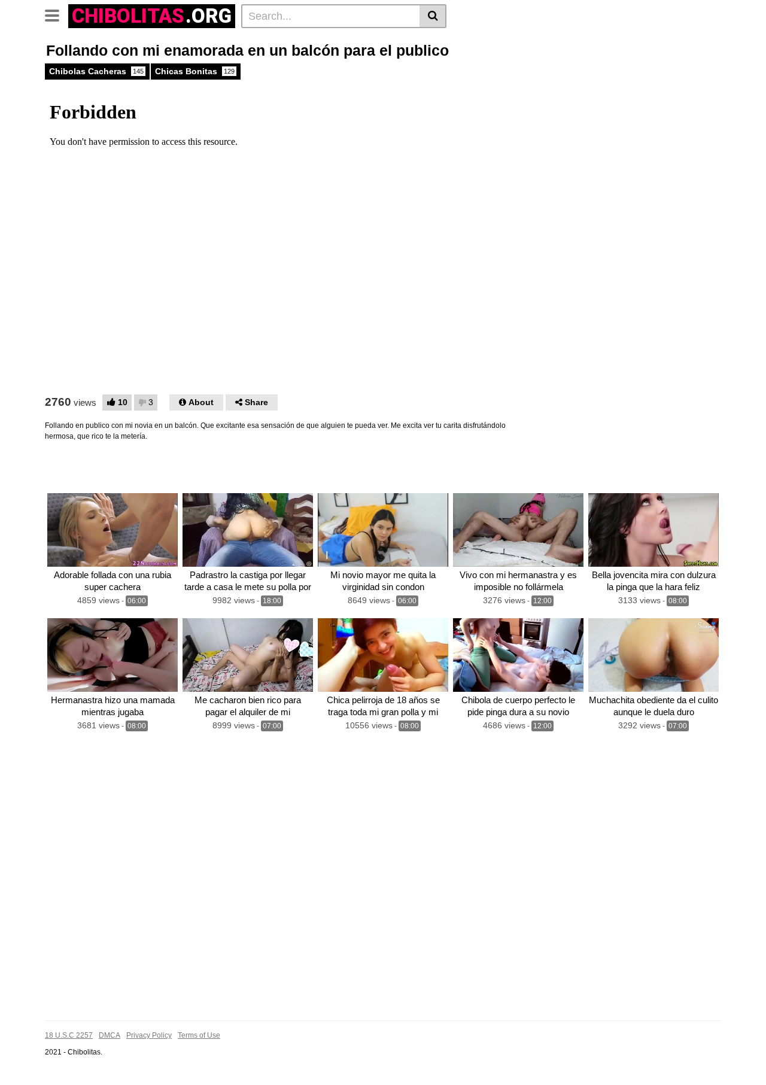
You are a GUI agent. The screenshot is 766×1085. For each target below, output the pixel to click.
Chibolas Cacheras (96, 71)
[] (433, 16)
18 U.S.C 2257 (69, 1035)
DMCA (109, 1035)
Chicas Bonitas (195, 71)
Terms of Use (199, 1035)
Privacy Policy (149, 1035)
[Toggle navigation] (56, 14)
